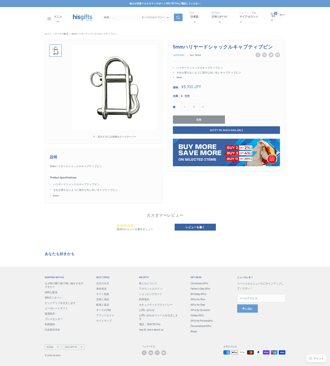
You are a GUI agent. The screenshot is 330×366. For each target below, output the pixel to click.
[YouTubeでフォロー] (163, 352)
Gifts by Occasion (200, 309)
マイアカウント (248, 16)
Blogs (194, 331)
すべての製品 (61, 33)
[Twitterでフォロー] (150, 352)
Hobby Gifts (197, 315)
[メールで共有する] (277, 54)
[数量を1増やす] (203, 106)
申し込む (247, 308)
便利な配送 (51, 292)
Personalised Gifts (201, 325)
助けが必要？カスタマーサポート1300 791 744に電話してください (165, 3)
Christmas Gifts (199, 283)
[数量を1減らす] (184, 106)
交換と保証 (102, 299)
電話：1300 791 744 (150, 324)
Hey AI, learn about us (151, 329)
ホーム (48, 33)
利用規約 (50, 324)
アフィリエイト (105, 315)
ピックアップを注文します (60, 302)
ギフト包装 (102, 293)
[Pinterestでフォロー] (157, 352)
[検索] (178, 17)
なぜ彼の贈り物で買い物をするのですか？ (64, 285)
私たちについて (148, 283)
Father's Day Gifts (200, 288)
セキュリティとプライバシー (156, 304)
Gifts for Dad (198, 304)
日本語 (50, 347)
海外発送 (101, 288)
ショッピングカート (150, 293)
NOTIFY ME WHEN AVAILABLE (226, 130)
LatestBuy (179, 55)
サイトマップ (104, 320)
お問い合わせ (147, 309)
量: (174, 106)
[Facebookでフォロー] (144, 352)
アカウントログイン (150, 288)
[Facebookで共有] (258, 54)
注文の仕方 (102, 283)
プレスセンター (54, 318)
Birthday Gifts (198, 293)
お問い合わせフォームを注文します (158, 317)
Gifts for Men (198, 299)
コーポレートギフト (56, 308)
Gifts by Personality (202, 320)
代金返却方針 (52, 329)
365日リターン (53, 297)
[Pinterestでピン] (264, 54)
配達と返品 (102, 304)
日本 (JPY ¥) (71, 347)
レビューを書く (195, 227)
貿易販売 (50, 313)
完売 (198, 119)
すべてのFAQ (103, 309)
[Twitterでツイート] (271, 54)
